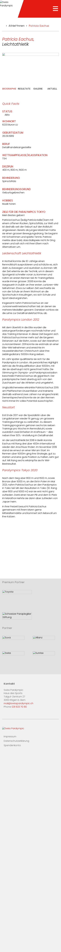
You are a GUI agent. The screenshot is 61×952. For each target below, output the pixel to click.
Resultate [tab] (24, 89)
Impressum (10, 737)
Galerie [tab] (38, 89)
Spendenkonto (12, 745)
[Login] (23, 754)
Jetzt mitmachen (13, 936)
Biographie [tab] (9, 89)
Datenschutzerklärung (16, 741)
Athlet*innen (16, 26)
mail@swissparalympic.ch (18, 703)
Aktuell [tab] (52, 89)
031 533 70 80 (19, 707)
